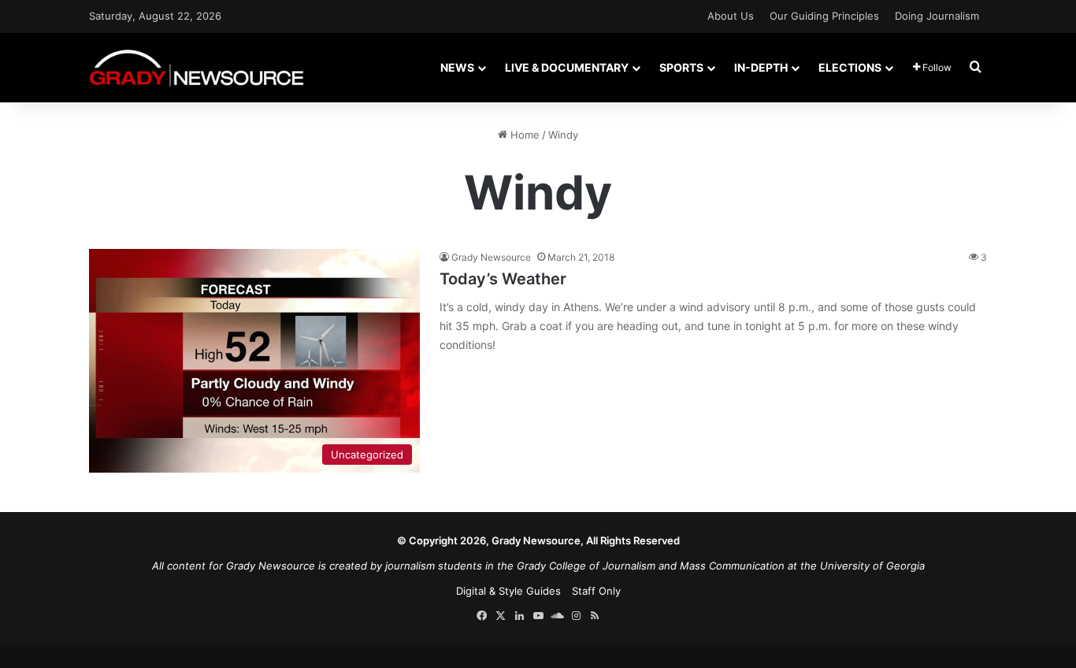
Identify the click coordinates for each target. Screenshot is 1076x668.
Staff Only (596, 590)
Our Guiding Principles (824, 15)
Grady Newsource (491, 257)
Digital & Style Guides (508, 590)
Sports (681, 67)
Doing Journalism (937, 15)
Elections (849, 67)
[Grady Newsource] (196, 67)
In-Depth (761, 67)
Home (523, 134)
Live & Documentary (567, 67)
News (457, 67)
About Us (730, 15)
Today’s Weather (503, 278)
